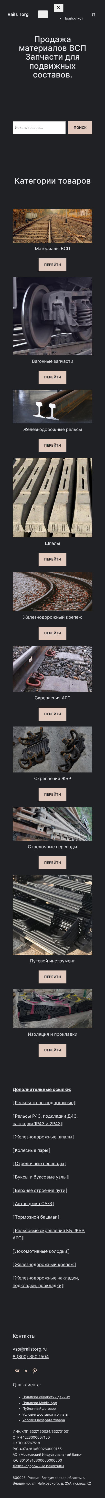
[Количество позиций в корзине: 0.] (93, 14)
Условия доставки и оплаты (45, 1414)
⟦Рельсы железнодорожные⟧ (44, 1102)
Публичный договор (39, 1408)
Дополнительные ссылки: (42, 1089)
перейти (52, 265)
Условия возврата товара (43, 1420)
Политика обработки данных (46, 1397)
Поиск (80, 128)
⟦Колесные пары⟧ (32, 1150)
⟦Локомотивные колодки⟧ (41, 1251)
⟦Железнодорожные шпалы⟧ (43, 1136)
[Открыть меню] (43, 14)
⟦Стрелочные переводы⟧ (39, 1163)
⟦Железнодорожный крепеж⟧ (44, 1264)
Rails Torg (18, 14)
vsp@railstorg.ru (30, 1349)
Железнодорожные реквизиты (38, 1466)
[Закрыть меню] (58, 8)
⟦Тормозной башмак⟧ (36, 1217)
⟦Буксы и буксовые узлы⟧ (41, 1176)
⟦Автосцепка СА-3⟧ (33, 1203)
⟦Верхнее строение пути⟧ (40, 1190)
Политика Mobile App (39, 1403)
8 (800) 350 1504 (31, 1356)
